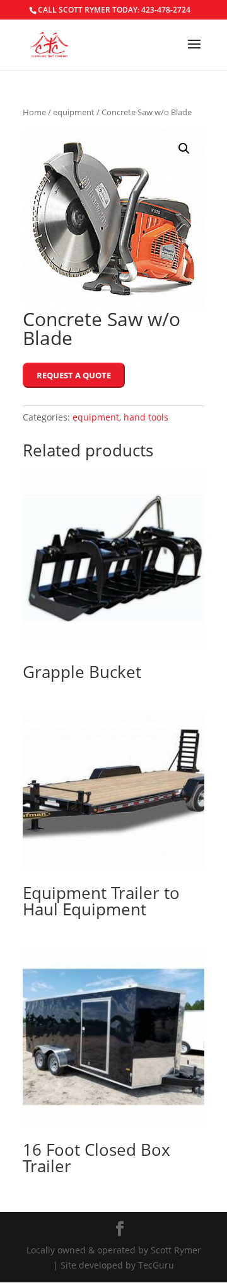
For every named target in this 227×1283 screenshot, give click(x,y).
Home (34, 112)
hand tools (146, 417)
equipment (74, 112)
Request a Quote (74, 375)
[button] (184, 148)
